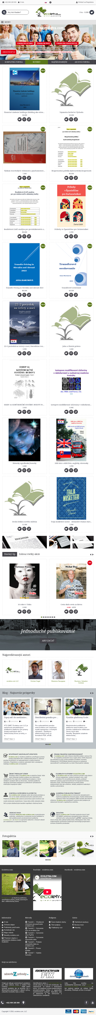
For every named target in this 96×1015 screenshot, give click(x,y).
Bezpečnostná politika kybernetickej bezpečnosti (71, 171)
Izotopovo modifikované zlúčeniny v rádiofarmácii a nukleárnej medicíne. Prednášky (72, 405)
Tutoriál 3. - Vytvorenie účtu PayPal (34, 934)
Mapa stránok (8, 933)
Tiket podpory (55, 925)
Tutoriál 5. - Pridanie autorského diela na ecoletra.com (33, 944)
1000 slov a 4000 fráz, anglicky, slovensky (71, 463)
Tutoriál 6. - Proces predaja (33, 949)
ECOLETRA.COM (79, 774)
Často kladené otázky (58, 922)
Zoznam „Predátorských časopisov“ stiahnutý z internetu (16, 717)
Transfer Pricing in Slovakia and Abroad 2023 (24, 288)
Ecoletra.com (13, 757)
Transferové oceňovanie (71, 288)
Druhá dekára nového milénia (24, 522)
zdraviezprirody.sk (14, 986)
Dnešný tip (9, 554)
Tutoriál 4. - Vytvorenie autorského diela (34, 938)
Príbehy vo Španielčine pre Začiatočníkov (71, 229)
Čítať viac (8, 739)
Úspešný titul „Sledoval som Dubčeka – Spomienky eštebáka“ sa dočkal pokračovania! (47, 717)
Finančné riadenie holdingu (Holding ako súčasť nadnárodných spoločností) (25, 112)
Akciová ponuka (82, 62)
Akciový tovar (79, 925)
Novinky (36, 62)
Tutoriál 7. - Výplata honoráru (33, 954)
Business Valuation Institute (81, 682)
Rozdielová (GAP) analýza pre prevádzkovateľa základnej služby (25, 229)
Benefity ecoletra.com (11, 935)
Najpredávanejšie (59, 62)
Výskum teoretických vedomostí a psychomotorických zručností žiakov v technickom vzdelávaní (25, 171)
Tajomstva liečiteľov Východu (71, 112)
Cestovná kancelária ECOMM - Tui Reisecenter (79, 985)
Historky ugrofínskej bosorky (24, 463)
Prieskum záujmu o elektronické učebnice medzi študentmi (11, 940)
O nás (6, 922)
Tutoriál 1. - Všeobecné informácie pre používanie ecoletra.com (34, 924)
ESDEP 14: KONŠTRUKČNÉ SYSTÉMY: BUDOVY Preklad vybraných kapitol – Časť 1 (25, 405)
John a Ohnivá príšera (71, 346)
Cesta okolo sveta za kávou (71, 604)
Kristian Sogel (35, 681)
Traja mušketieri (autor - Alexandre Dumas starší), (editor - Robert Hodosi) (72, 522)
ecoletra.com (59, 756)
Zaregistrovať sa (8, 52)
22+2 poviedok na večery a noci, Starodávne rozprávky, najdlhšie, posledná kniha (25, 346)
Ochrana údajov (9, 925)
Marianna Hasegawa (58, 681)
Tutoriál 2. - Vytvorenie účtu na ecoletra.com (34, 929)
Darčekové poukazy (82, 922)
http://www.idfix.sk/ (55, 983)
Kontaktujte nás (9, 930)
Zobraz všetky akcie (29, 554)
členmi (17, 820)
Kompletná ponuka (14, 62)
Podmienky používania (12, 927)
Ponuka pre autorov (25, 43)
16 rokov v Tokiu (24, 604)
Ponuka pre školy (43, 43)
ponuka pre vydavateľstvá (67, 43)
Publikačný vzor (57, 928)
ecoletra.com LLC (13, 681)
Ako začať (48, 640)
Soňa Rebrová (72, 717)
